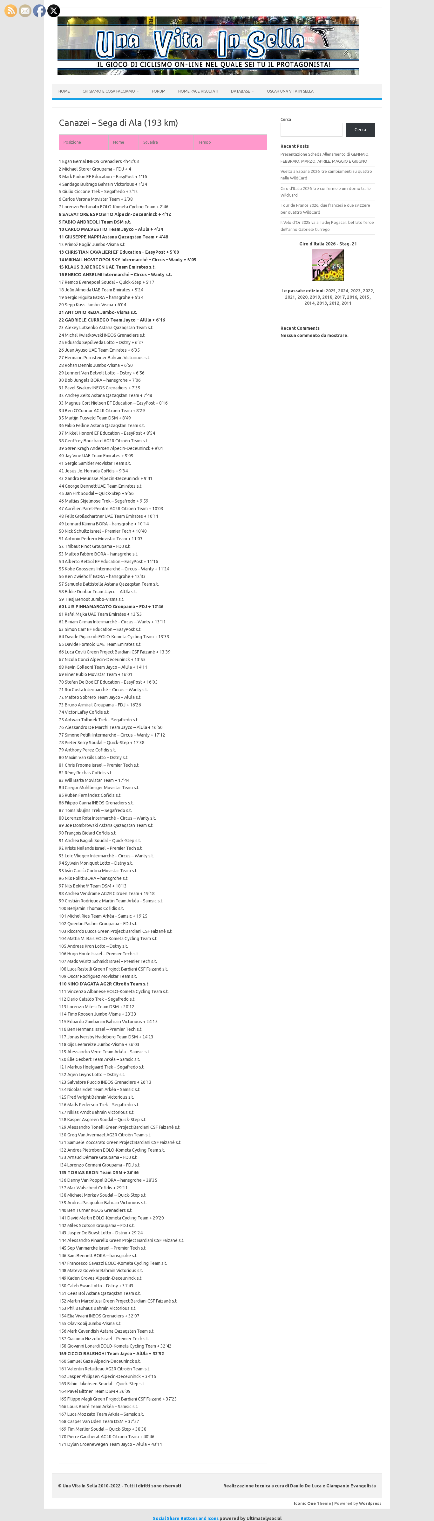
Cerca (286, 119)
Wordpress (370, 1503)
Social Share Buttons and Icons (186, 1518)
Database (240, 91)
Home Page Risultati (198, 91)
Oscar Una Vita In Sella (290, 91)
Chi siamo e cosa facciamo (109, 91)
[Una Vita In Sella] (208, 73)
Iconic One (305, 1503)
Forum (159, 91)
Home (64, 91)
